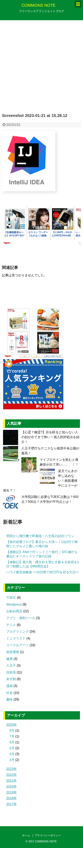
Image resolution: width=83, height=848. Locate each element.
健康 (9, 659)
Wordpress (14, 604)
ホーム (26, 835)
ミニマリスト (16, 638)
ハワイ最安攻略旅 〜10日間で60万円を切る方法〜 (42, 572)
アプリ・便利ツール (20, 618)
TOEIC (11, 597)
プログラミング (17, 631)
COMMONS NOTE (38, 5)
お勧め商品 (14, 611)
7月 (12, 736)
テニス (11, 625)
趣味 (9, 699)
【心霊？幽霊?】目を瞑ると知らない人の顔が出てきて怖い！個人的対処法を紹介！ (50, 437)
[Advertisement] (41, 66)
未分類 (11, 679)
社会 (9, 692)
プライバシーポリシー (48, 835)
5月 (12, 748)
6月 (12, 742)
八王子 (11, 665)
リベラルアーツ (17, 645)
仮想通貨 (12, 652)
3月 (12, 760)
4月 (12, 754)
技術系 (11, 672)
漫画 (9, 686)
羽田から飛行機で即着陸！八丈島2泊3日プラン (40, 536)
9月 (12, 730)
